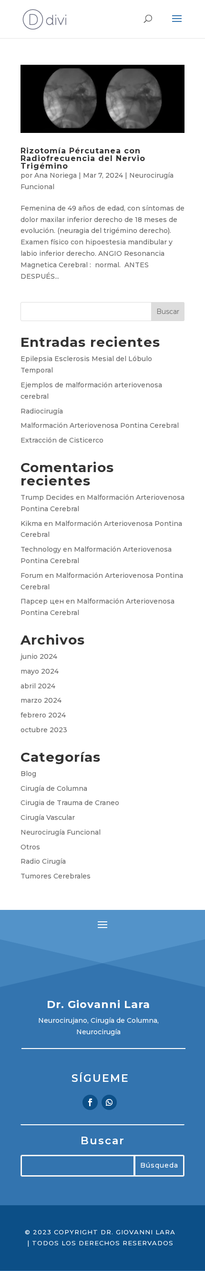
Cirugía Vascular (47, 817)
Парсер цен (42, 601)
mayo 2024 (39, 671)
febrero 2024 (43, 715)
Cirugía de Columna (53, 788)
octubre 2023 (43, 730)
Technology (40, 549)
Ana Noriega (55, 175)
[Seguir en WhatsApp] (109, 1102)
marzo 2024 (41, 700)
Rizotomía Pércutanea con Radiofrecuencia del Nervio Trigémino (82, 158)
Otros (30, 847)
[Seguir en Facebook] (90, 1102)
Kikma (31, 523)
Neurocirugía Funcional (60, 832)
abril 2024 (37, 686)
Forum (31, 575)
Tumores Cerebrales (55, 876)
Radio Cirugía (43, 861)
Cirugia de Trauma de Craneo (69, 802)
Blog (28, 773)
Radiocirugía (41, 411)
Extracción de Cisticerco (61, 440)
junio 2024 (38, 656)
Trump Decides (47, 497)
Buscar (167, 311)
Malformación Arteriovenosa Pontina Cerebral (99, 425)
